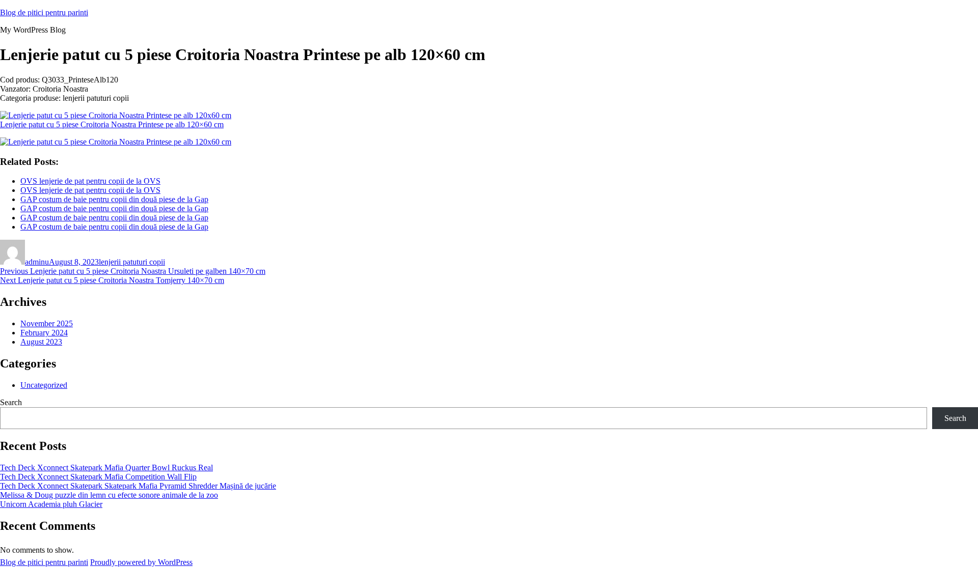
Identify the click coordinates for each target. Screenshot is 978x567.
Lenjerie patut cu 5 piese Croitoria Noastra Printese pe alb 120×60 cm (112, 124)
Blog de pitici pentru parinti (44, 12)
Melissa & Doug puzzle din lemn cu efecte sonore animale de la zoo (109, 495)
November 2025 (46, 323)
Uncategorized (43, 385)
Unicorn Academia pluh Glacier (51, 504)
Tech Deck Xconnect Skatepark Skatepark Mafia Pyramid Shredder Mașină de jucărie (138, 485)
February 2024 (44, 332)
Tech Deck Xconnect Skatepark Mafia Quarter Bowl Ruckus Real (106, 467)
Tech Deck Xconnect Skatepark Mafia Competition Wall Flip (98, 476)
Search (11, 402)
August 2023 (41, 341)
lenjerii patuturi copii (132, 262)
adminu (37, 262)
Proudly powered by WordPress (141, 562)
